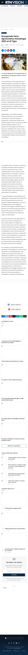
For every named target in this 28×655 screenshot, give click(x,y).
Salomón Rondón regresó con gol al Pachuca (15, 528)
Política (12, 6)
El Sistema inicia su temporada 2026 (13, 508)
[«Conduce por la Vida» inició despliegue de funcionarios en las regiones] (14, 332)
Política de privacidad (16, 579)
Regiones (19, 6)
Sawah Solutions (17, 648)
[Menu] (2, 2)
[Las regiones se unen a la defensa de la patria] (14, 371)
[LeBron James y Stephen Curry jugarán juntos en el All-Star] (4, 482)
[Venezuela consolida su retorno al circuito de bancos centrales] (4, 459)
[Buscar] (26, 2)
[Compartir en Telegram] (14, 50)
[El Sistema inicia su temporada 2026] (14, 499)
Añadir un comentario (14, 446)
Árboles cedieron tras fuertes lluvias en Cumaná (12, 361)
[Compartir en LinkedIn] (11, 50)
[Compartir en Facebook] (2, 50)
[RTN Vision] (14, 2)
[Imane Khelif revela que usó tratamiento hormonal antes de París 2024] (4, 475)
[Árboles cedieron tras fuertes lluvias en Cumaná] (14, 352)
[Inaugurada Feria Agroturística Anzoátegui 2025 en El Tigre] (14, 62)
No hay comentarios (20, 44)
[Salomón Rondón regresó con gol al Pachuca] (14, 520)
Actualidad (4, 6)
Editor (7, 44)
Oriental (4, 32)
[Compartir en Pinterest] (8, 50)
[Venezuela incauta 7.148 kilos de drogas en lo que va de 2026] (14, 540)
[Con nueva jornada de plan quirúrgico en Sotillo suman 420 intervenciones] (14, 389)
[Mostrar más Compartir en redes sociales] (16, 50)
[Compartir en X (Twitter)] (5, 50)
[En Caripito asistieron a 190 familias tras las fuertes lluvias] (14, 410)
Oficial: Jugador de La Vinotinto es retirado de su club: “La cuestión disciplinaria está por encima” (17, 466)
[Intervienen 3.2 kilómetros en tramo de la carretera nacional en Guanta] (14, 430)
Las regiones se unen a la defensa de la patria (11, 379)
